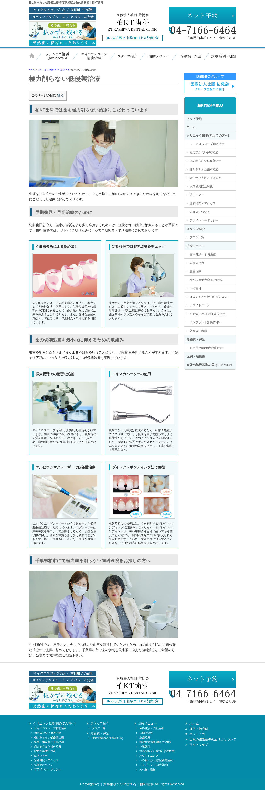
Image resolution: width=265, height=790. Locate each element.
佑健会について (200, 211)
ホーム (34, 58)
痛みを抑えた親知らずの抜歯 (208, 296)
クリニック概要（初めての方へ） (57, 58)
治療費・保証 (189, 58)
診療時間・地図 (220, 58)
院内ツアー (197, 194)
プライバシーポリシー (204, 220)
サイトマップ (198, 744)
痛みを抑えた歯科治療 (204, 169)
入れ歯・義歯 (198, 330)
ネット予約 (194, 118)
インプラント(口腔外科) (205, 322)
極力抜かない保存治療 (204, 152)
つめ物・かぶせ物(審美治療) (208, 313)
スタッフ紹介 (127, 58)
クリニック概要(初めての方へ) (208, 135)
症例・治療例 (196, 356)
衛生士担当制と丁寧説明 (206, 177)
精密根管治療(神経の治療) (207, 279)
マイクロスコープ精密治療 (93, 58)
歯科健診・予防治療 (203, 254)
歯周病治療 (197, 262)
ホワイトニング (200, 305)
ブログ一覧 (197, 237)
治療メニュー (158, 58)
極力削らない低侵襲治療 (206, 160)
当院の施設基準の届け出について (210, 365)
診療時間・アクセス (203, 203)
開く (61, 95)
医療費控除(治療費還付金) (207, 347)
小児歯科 (195, 288)
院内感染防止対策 (201, 186)
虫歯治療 (195, 271)
